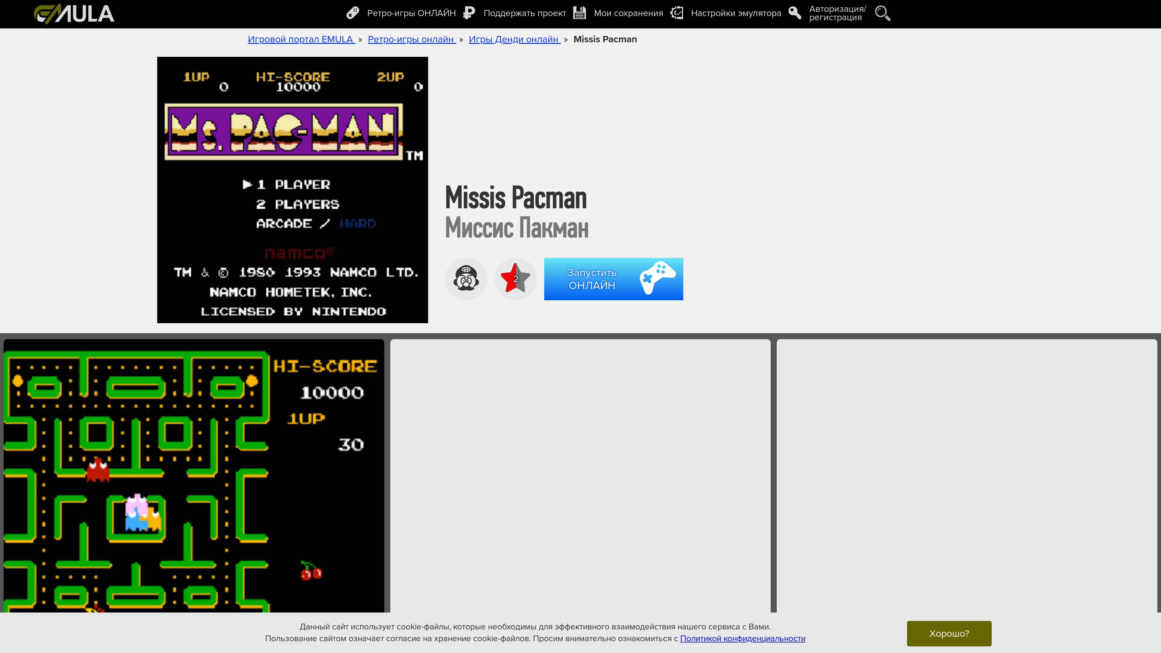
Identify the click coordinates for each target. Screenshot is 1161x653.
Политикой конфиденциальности (742, 638)
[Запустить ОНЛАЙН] (616, 302)
